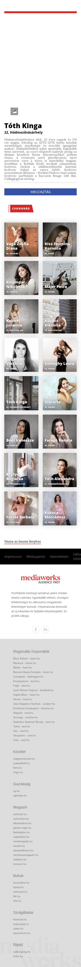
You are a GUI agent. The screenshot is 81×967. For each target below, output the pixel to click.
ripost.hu (18, 887)
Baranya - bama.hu (24, 662)
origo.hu (18, 772)
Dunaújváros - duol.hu (26, 681)
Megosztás (40, 192)
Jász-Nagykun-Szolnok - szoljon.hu (34, 703)
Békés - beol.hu (22, 667)
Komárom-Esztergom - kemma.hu (33, 708)
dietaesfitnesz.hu (23, 850)
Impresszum (13, 556)
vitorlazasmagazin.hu (25, 854)
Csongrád (21, 208)
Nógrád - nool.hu (23, 712)
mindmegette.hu (23, 841)
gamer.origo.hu (22, 827)
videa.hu (18, 928)
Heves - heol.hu (22, 699)
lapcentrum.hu (21, 933)
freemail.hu (20, 919)
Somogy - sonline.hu (25, 717)
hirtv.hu (17, 767)
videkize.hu (20, 859)
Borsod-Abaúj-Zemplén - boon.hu (33, 672)
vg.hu (16, 790)
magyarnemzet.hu (24, 758)
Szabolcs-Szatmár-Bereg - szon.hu (34, 721)
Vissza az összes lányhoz (22, 541)
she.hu (17, 900)
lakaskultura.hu (22, 823)
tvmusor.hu (19, 863)
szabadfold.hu (21, 763)
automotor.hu (21, 818)
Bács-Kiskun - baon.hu (26, 658)
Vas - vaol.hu (21, 730)
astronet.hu (20, 814)
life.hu (16, 896)
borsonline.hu (21, 882)
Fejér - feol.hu (21, 685)
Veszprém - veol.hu (24, 735)
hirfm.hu (18, 956)
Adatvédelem (59, 556)
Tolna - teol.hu (21, 726)
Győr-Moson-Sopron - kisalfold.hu (33, 690)
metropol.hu (20, 891)
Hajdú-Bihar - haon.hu (26, 694)
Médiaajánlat (35, 556)
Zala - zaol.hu (21, 739)
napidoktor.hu (21, 836)
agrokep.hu (20, 795)
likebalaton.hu (21, 832)
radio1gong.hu (22, 951)
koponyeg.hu (21, 923)
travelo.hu (19, 845)
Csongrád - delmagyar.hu (28, 676)
